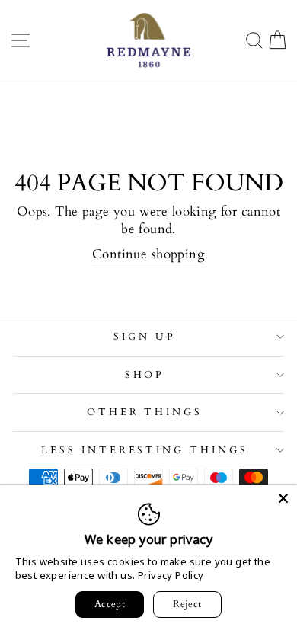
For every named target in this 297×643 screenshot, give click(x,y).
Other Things (145, 412)
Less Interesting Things (144, 450)
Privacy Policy (171, 575)
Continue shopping (148, 254)
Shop (145, 375)
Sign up (144, 337)
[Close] (283, 498)
